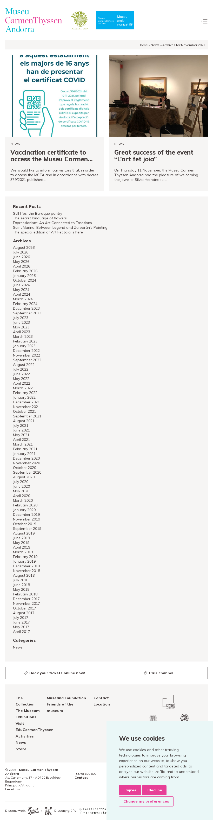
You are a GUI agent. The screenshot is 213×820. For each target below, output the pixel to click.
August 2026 (24, 247)
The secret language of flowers (40, 218)
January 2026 (24, 275)
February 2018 (25, 594)
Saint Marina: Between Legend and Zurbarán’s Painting (60, 227)
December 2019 (26, 514)
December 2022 (26, 350)
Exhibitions (26, 717)
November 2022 (26, 355)
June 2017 (21, 622)
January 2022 (24, 397)
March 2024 (23, 299)
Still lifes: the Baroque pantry (37, 213)
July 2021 (20, 425)
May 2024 (21, 289)
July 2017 (20, 617)
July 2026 (20, 252)
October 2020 (24, 467)
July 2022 (20, 369)
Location (102, 704)
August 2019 (24, 533)
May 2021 (21, 435)
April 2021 (21, 439)
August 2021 (24, 420)
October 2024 (24, 280)
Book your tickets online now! (56, 673)
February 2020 (25, 505)
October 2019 (24, 524)
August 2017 (24, 613)
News (155, 45)
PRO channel (160, 673)
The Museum (28, 710)
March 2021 (23, 444)
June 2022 (21, 374)
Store (21, 749)
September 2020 (27, 472)
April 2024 (21, 294)
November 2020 (26, 463)
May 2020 (21, 491)
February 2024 (25, 303)
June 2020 (21, 486)
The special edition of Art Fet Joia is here (48, 232)
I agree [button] (130, 790)
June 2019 (21, 538)
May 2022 (21, 378)
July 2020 (20, 481)
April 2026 (21, 266)
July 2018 (20, 580)
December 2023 (26, 308)
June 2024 (21, 285)
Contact (101, 698)
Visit (20, 723)
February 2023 (25, 341)
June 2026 (21, 257)
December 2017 (26, 598)
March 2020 (23, 500)
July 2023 (20, 317)
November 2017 (26, 603)
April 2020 (21, 495)
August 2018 (24, 575)
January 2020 (24, 509)
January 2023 (24, 346)
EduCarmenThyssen (35, 729)
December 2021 (26, 402)
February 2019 (25, 556)
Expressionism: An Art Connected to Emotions (52, 222)
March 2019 (23, 552)
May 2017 (21, 627)
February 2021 (25, 449)
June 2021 (21, 430)
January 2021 (24, 453)
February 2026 (25, 271)
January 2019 (24, 561)
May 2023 (21, 327)
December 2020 (26, 458)
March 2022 (23, 388)
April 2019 (21, 547)
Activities (25, 736)
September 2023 (27, 313)
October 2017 (24, 608)
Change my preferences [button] (146, 801)
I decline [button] (154, 790)
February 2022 (25, 392)
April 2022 (21, 383)
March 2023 (23, 336)
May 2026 (21, 261)
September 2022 (27, 360)
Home (143, 45)
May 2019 (21, 542)
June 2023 (21, 322)
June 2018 (21, 584)
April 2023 (21, 331)
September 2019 (27, 528)
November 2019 (26, 519)
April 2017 (21, 631)
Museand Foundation (66, 698)
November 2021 (26, 406)
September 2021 (27, 416)
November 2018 (26, 570)
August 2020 (24, 477)
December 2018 (26, 566)
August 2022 (24, 364)
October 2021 (24, 411)
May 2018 (21, 589)
